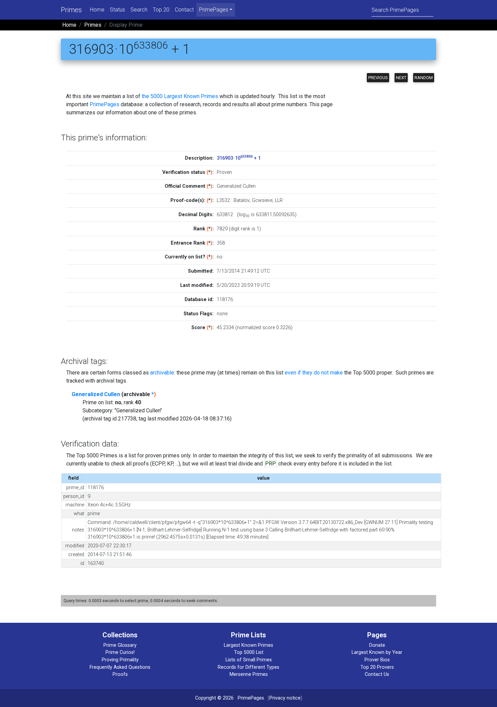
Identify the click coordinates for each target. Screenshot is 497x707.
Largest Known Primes (248, 645)
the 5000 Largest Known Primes (180, 96)
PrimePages (104, 104)
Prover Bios (377, 660)
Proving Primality (120, 660)
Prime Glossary (120, 645)
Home (97, 9)
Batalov (242, 200)
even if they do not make (314, 372)
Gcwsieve (262, 200)
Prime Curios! (120, 652)
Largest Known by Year (377, 652)
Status (117, 9)
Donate (377, 645)
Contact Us (377, 674)
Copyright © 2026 (214, 698)
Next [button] (401, 77)
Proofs (120, 674)
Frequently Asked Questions (120, 667)
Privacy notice (285, 698)
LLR (279, 200)
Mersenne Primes (249, 674)
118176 (225, 299)
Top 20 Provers (377, 667)
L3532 (223, 200)
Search (139, 9)
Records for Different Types (248, 667)
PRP (270, 463)
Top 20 (161, 9)
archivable (162, 372)
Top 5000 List (248, 652)
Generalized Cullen (96, 394)
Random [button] (424, 77)
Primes (71, 10)
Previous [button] (378, 77)
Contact (184, 9)
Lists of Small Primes (249, 660)
